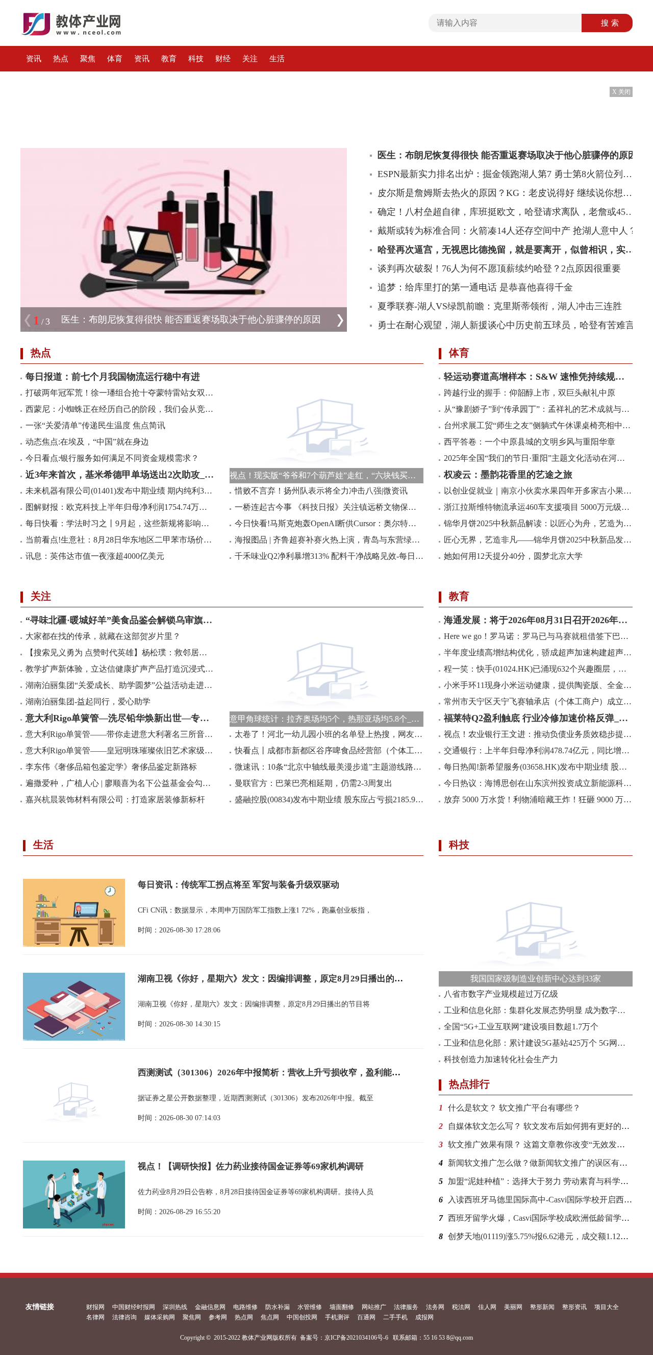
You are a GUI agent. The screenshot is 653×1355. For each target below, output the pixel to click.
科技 (196, 59)
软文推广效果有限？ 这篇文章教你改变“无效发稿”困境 (546, 1144)
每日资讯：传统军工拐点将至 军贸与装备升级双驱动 (238, 885)
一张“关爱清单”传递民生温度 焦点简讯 (95, 425)
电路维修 (245, 1307)
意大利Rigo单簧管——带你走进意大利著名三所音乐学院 (120, 734)
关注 (250, 59)
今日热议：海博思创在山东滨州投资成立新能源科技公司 (538, 783)
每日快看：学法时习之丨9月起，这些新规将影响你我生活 (120, 523)
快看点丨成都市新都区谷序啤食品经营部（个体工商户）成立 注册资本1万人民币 (329, 750)
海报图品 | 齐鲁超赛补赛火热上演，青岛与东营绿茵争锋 (329, 539)
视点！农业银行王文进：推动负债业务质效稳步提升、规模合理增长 (538, 734)
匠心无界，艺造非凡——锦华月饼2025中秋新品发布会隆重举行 (538, 539)
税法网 (461, 1307)
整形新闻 (542, 1307)
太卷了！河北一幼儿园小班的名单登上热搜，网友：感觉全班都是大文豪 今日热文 (329, 734)
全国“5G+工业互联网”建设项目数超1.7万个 (521, 1026)
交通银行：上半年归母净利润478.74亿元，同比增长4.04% (538, 750)
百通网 (366, 1317)
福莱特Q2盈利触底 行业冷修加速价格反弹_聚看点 (538, 718)
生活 (277, 59)
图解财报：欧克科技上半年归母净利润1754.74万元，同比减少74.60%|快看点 (120, 507)
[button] (340, 325)
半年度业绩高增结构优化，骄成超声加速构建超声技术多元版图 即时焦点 (538, 652)
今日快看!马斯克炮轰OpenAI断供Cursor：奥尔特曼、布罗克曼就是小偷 (329, 523)
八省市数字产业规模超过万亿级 (501, 994)
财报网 (95, 1307)
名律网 (95, 1317)
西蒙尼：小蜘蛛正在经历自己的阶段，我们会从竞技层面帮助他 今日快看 (120, 409)
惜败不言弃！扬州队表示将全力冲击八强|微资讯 (321, 490)
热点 (60, 59)
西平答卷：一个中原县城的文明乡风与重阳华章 (529, 441)
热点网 (244, 1317)
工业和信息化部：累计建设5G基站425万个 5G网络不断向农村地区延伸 (538, 1043)
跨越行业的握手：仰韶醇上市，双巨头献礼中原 (529, 392)
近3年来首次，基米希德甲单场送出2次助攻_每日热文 (120, 475)
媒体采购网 (159, 1317)
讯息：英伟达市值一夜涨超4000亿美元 (95, 556)
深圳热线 (175, 1307)
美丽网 (513, 1307)
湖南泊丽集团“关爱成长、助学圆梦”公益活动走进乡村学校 (120, 685)
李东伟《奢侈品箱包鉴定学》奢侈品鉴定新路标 (111, 766)
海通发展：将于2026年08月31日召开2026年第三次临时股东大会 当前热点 (538, 620)
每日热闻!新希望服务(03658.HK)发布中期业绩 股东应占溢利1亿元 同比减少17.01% (538, 766)
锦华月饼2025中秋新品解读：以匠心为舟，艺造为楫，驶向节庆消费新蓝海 (538, 523)
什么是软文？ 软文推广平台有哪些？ (514, 1107)
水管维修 (309, 1307)
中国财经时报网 (133, 1307)
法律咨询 (124, 1317)
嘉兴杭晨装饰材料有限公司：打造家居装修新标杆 (115, 799)
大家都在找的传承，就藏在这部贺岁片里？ (103, 636)
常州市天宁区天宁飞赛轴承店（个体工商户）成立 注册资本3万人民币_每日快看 (538, 701)
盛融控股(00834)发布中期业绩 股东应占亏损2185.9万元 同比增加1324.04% (329, 799)
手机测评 (337, 1317)
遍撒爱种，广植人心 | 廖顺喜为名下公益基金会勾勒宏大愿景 (120, 783)
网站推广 (374, 1307)
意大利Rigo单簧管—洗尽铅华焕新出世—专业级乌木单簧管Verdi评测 (120, 718)
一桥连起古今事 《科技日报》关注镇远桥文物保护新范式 (329, 507)
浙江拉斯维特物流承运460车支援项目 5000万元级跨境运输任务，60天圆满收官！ (538, 507)
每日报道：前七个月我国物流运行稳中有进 (113, 377)
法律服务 (406, 1307)
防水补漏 (277, 1307)
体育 (114, 59)
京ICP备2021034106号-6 (356, 1337)
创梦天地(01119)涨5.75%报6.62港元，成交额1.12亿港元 (546, 1236)
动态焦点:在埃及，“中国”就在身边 (87, 441)
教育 (169, 59)
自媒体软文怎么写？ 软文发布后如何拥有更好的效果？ (547, 1126)
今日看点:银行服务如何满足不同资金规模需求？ (112, 458)
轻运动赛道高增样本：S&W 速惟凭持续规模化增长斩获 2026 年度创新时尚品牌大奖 (538, 377)
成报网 (424, 1317)
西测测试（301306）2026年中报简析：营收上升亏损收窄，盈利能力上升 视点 (287, 1072)
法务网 (435, 1307)
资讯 (33, 59)
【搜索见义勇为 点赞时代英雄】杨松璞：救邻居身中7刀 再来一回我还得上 (120, 652)
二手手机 (395, 1317)
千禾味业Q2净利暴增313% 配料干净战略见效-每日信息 (329, 556)
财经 (223, 59)
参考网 (218, 1317)
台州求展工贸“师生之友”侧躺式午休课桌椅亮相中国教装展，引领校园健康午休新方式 (538, 425)
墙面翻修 (342, 1307)
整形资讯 (574, 1307)
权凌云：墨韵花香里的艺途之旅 (508, 475)
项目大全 (606, 1307)
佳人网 (487, 1307)
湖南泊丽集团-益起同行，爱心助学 (88, 701)
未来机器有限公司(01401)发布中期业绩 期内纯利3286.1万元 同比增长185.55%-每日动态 (120, 490)
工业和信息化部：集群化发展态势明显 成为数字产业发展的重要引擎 (538, 1010)
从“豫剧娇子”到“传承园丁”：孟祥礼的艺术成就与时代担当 (538, 409)
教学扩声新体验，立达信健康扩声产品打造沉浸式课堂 (120, 668)
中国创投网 (302, 1317)
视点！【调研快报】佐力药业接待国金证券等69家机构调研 (251, 1166)
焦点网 (270, 1317)
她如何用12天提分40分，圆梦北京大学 (513, 556)
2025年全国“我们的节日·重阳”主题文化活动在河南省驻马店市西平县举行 (538, 458)
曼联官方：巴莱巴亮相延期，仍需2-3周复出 (313, 783)
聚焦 (87, 59)
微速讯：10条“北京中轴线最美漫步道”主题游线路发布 (329, 766)
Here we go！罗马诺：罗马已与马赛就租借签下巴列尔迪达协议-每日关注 (538, 636)
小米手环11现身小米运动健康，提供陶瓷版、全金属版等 (538, 685)
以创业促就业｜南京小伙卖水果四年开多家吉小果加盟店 (538, 490)
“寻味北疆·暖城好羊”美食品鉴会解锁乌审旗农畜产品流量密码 (120, 620)
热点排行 (469, 1084)
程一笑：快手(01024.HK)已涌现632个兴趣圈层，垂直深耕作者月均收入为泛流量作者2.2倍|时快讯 (538, 668)
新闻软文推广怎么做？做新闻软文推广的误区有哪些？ (546, 1163)
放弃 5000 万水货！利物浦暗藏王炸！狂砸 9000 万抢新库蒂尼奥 (538, 799)
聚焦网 (192, 1317)
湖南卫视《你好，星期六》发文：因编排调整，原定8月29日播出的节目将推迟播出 (296, 978)
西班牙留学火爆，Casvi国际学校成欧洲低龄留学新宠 (543, 1218)
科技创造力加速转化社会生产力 (501, 1059)
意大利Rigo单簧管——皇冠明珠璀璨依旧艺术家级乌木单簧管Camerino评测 (120, 750)
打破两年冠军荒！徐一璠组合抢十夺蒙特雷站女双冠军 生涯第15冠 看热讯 (120, 392)
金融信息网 (210, 1307)
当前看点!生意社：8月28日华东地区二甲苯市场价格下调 (120, 539)
